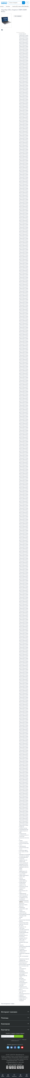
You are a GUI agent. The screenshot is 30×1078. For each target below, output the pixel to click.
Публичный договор (12, 1060)
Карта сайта (21, 1062)
